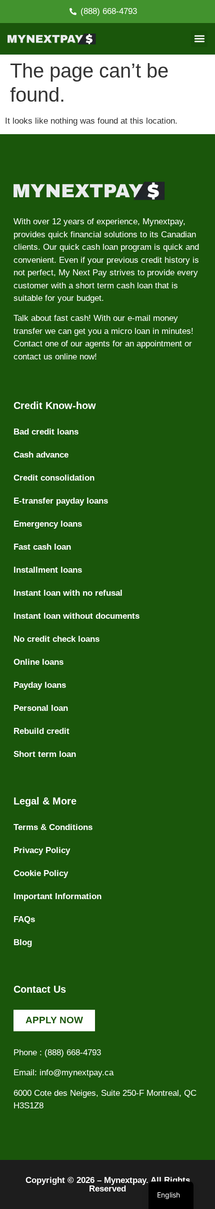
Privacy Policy (42, 850)
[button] (199, 39)
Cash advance (41, 455)
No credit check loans (57, 639)
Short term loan (45, 754)
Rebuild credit (42, 731)
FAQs (24, 919)
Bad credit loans (46, 432)
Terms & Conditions (53, 827)
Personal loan (41, 708)
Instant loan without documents (77, 616)
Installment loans (48, 570)
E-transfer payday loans (61, 501)
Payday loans (40, 685)
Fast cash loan (42, 547)
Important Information (58, 896)
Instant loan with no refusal (68, 593)
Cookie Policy (41, 873)
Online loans (39, 662)
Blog (23, 942)
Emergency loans (48, 524)
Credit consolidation (54, 478)
